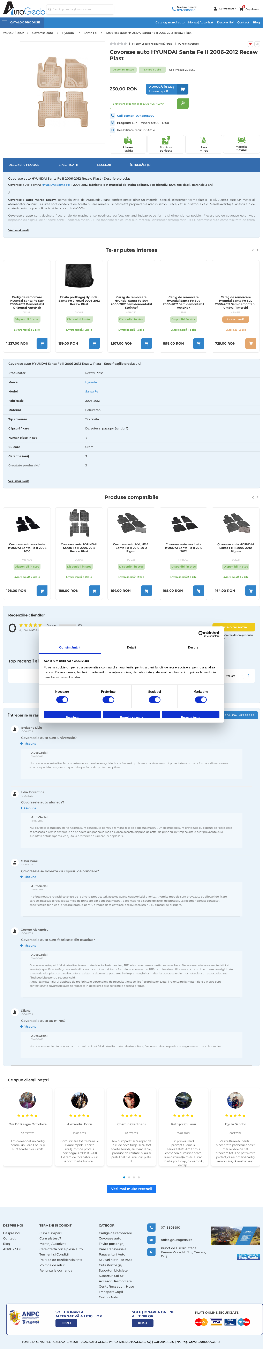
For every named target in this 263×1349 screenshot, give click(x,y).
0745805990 (186, 10)
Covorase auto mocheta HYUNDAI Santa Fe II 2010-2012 (184, 548)
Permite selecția (131, 717)
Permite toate (190, 717)
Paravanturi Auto (112, 1254)
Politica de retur (52, 1265)
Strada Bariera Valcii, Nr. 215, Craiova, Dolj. (183, 1252)
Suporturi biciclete (113, 1270)
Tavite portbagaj (111, 1244)
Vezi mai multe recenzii (131, 1189)
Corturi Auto (108, 1297)
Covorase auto (110, 1238)
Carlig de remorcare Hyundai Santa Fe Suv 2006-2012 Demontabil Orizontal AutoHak (27, 302)
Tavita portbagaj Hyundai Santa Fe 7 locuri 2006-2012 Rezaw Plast (79, 300)
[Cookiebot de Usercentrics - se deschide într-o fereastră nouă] (201, 634)
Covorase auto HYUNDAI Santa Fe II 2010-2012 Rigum (131, 548)
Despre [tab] (193, 647)
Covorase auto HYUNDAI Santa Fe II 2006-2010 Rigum (235, 548)
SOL (18, 1249)
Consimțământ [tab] (69, 647)
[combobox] (80, 9)
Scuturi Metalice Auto (116, 1260)
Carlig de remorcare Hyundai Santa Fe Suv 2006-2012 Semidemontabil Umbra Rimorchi (235, 302)
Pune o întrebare (188, 44)
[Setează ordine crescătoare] (248, 676)
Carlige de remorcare (115, 1233)
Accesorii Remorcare (115, 1281)
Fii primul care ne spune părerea (152, 44)
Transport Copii (111, 1292)
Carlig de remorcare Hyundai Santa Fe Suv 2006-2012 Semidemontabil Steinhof (131, 302)
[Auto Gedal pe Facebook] (235, 1236)
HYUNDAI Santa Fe (56, 185)
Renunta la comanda (55, 1270)
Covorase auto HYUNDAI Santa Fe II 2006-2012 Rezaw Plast (79, 548)
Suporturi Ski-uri (111, 1276)
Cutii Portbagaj (110, 1265)
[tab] (131, 423)
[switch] (108, 700)
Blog (256, 22)
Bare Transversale (112, 1249)
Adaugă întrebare (239, 715)
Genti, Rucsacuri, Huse (116, 1286)
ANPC (7, 1249)
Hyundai (91, 382)
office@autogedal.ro (173, 1240)
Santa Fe (91, 391)
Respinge (72, 717)
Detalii (66, 1323)
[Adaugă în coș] (42, 343)
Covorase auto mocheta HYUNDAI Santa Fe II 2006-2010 (27, 548)
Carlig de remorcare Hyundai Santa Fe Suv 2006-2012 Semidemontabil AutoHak (183, 302)
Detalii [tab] (131, 647)
